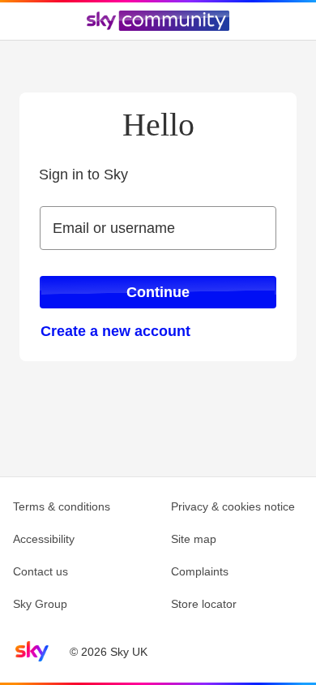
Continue (158, 292)
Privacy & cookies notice (233, 506)
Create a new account (115, 331)
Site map (193, 538)
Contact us (40, 571)
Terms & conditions (61, 506)
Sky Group (40, 603)
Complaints (199, 571)
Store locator (204, 603)
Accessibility (44, 538)
